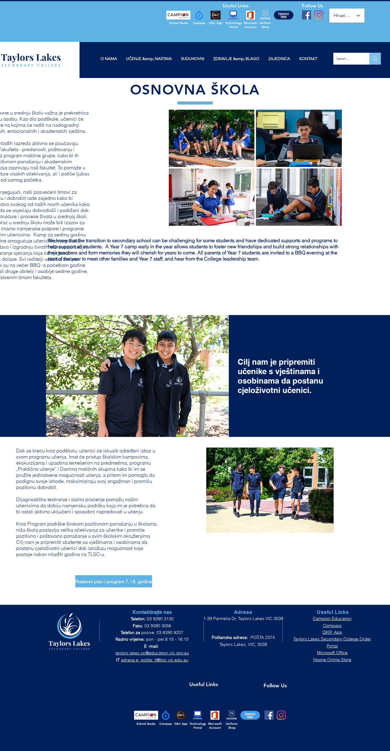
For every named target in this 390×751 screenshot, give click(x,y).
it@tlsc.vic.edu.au (171, 660)
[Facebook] (306, 14)
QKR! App (332, 632)
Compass (332, 625)
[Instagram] (318, 14)
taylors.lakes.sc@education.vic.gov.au (152, 653)
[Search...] (375, 59)
